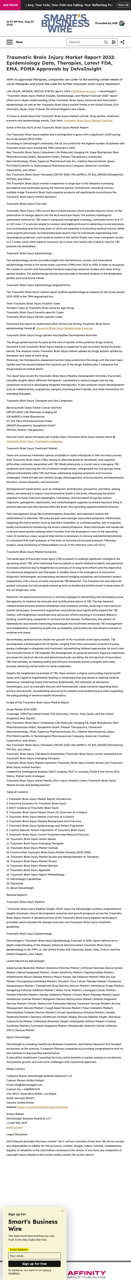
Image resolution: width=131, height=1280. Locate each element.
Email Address (18, 1249)
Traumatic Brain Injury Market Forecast (87, 120)
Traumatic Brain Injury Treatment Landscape (34, 441)
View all (123, 5)
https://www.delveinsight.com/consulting (43, 1107)
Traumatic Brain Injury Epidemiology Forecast (64, 328)
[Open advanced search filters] (113, 42)
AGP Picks (10, 5)
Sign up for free (34, 1264)
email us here (14, 1127)
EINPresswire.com (83, 91)
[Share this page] (122, 42)
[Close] (62, 1211)
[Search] (106, 42)
